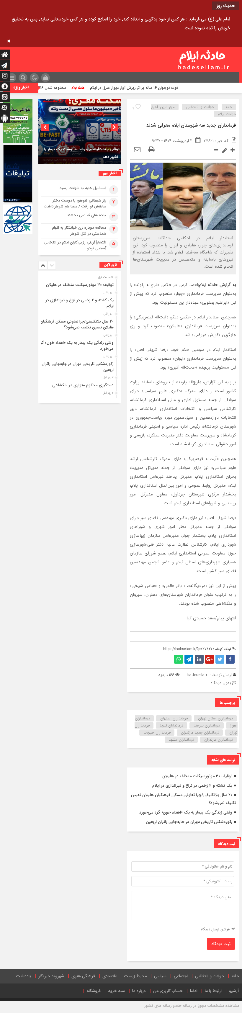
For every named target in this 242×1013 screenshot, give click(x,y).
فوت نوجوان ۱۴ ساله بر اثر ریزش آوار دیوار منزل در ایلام (151, 88)
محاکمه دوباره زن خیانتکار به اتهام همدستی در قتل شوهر (79, 231)
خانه (229, 107)
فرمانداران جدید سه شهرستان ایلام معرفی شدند (191, 125)
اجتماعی (181, 976)
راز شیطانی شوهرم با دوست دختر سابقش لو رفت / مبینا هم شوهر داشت (75, 203)
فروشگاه (94, 991)
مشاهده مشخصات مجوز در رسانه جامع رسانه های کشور (191, 1005)
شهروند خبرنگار (51, 976)
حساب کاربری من (168, 991)
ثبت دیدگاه (220, 944)
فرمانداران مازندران (218, 740)
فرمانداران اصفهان (174, 718)
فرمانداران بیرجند (207, 725)
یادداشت (23, 976)
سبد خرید (116, 991)
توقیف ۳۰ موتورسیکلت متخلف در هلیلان (197, 776)
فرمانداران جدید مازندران (200, 732)
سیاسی (160, 976)
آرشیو (234, 991)
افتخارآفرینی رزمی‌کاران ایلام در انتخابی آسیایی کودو (75, 245)
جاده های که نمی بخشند (86, 215)
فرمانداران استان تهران (215, 718)
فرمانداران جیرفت (157, 732)
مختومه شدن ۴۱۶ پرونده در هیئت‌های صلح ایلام (44, 88)
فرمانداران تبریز (171, 725)
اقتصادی (109, 976)
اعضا (193, 991)
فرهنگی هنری (83, 976)
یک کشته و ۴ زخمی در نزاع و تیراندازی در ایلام (192, 785)
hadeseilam (197, 675)
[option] (79, 131)
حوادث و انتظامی (200, 107)
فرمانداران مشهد (181, 740)
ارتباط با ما (213, 991)
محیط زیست (135, 976)
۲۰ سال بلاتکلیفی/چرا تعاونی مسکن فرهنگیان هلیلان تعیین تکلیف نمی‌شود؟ (77, 324)
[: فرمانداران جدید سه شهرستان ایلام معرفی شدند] (137, 150)
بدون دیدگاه (220, 683)
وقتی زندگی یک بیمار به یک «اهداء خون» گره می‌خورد (185, 812)
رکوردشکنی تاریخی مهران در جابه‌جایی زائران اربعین (189, 822)
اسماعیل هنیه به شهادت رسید (83, 188)
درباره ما (139, 991)
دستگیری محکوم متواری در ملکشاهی (83, 385)
